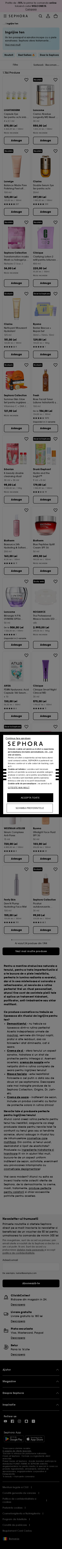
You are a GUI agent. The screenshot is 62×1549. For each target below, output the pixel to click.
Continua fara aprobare (18, 738)
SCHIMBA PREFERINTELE (30, 808)
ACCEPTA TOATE (30, 797)
